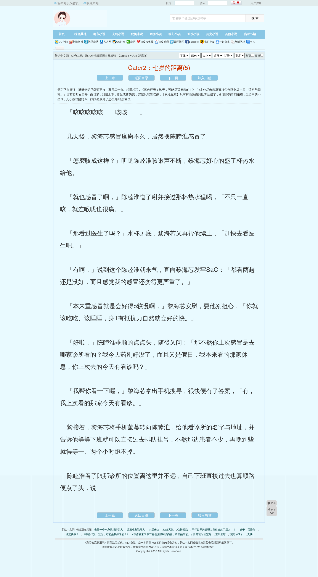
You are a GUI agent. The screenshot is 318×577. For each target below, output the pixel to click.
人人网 (107, 41)
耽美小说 (137, 34)
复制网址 (240, 41)
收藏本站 (93, 3)
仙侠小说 (193, 34)
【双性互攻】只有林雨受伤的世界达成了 (189, 94)
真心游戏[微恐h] (77, 99)
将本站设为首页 (68, 3)
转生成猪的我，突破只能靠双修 (138, 94)
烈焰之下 (108, 94)
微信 (132, 41)
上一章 (110, 77)
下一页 (173, 77)
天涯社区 (179, 41)
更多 (252, 41)
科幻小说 (175, 34)
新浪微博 (78, 41)
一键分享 (224, 41)
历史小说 (212, 34)
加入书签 (205, 77)
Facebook (194, 41)
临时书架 (250, 34)
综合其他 (80, 34)
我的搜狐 (209, 41)
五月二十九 (116, 89)
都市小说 (99, 34)
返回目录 (141, 77)
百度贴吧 (163, 41)
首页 (62, 34)
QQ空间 (63, 41)
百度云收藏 (146, 41)
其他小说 (231, 34)
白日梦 (94, 94)
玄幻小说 (118, 34)
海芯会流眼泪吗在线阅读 (100, 55)
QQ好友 (120, 41)
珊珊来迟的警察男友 (92, 89)
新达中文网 (80, 18)
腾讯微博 (93, 41)
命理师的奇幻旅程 (231, 94)
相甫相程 (132, 89)
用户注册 (256, 3)
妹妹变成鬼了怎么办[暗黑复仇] (110, 99)
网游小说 (156, 34)
